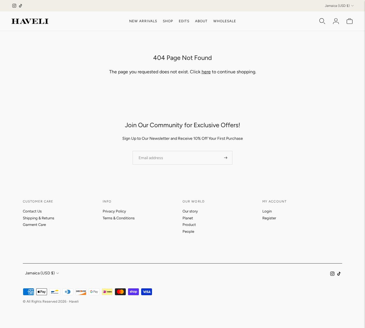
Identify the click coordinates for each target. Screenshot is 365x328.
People (188, 231)
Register (269, 218)
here (206, 71)
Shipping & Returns (38, 218)
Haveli (74, 301)
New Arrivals (143, 21)
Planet (187, 218)
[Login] (336, 21)
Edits (184, 21)
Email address (149, 151)
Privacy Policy (114, 211)
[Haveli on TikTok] (21, 6)
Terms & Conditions (119, 218)
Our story (190, 211)
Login (267, 211)
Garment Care (34, 224)
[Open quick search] (322, 21)
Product (189, 224)
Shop (168, 21)
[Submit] (225, 157)
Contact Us (32, 211)
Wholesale (224, 21)
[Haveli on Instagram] (14, 6)
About (201, 21)
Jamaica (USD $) (337, 6)
